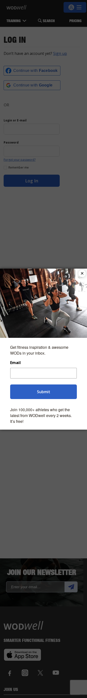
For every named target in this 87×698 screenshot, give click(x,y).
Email (15, 362)
